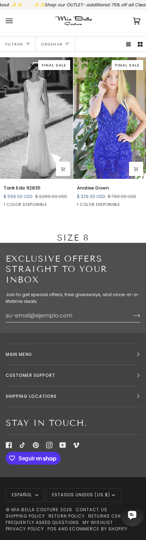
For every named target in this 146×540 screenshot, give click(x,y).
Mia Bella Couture (34, 510)
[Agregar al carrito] (63, 169)
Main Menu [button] (19, 354)
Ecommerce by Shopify (98, 529)
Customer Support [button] (30, 375)
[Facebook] (9, 445)
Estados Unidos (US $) (81, 495)
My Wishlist (98, 522)
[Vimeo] (76, 445)
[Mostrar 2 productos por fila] (140, 44)
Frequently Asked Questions (42, 522)
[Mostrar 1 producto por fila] (128, 44)
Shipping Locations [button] (31, 396)
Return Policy (67, 516)
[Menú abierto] (16, 21)
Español (23, 495)
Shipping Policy (25, 516)
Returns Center (108, 516)
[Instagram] (49, 445)
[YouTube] (63, 445)
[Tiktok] (22, 445)
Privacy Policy (25, 529)
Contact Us (91, 510)
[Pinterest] (36, 445)
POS (52, 529)
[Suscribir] (131, 315)
